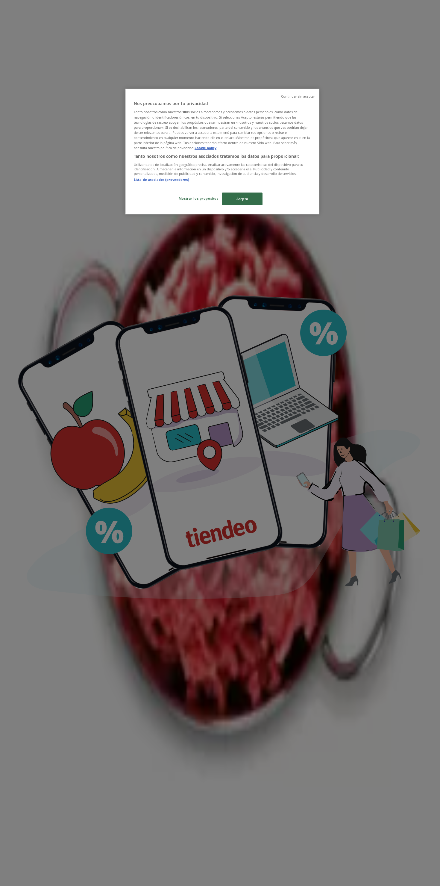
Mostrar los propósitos (199, 198)
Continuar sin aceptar (298, 96)
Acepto (242, 198)
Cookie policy (205, 148)
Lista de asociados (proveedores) (161, 179)
